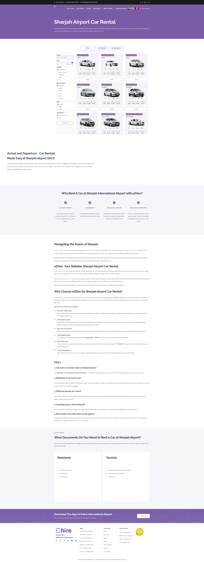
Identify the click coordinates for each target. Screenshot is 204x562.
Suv (60, 79)
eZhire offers (42, 166)
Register (147, 8)
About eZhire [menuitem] (108, 8)
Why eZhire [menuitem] (80, 8)
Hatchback (61, 74)
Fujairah (105, 548)
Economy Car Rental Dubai (87, 551)
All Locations (107, 551)
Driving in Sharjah (59, 250)
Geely (60, 96)
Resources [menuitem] (96, 8)
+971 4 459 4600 (127, 532)
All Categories (62, 69)
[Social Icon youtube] (145, 2)
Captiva (60, 90)
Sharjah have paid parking (72, 353)
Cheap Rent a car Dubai (86, 534)
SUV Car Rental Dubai (85, 548)
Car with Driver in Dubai (86, 541)
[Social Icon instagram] (142, 2)
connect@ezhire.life (125, 542)
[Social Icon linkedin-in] (68, 540)
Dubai (105, 531)
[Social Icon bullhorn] (147, 2)
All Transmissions (63, 115)
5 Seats (60, 107)
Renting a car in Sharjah (61, 271)
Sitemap (124, 559)
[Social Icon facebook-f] (140, 2)
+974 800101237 (127, 539)
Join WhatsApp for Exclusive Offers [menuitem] (89, 2)
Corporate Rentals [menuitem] (121, 8)
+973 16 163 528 (128, 535)
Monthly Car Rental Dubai (86, 531)
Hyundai (61, 98)
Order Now (143, 516)
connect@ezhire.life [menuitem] (73, 2)
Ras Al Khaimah (107, 544)
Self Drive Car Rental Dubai (86, 544)
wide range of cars (66, 279)
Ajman (105, 541)
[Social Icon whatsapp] (149, 2)
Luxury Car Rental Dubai (86, 538)
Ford (60, 93)
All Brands (61, 85)
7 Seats (60, 109)
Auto (60, 118)
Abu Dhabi (106, 534)
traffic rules (91, 250)
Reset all (65, 123)
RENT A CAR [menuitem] (70, 8)
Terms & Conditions (109, 559)
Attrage (60, 88)
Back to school (62, 72)
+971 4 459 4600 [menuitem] (60, 2)
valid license (133, 250)
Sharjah (105, 538)
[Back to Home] (58, 7)
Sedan (60, 77)
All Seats (61, 104)
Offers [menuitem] (88, 8)
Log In (142, 8)
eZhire (83, 271)
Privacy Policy (118, 559)
